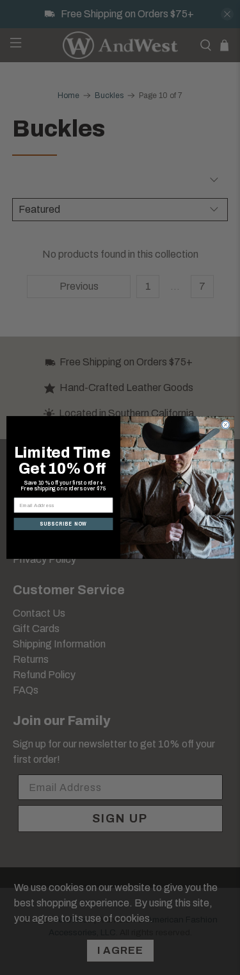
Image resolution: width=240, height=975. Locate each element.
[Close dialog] (225, 425)
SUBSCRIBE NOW (63, 524)
